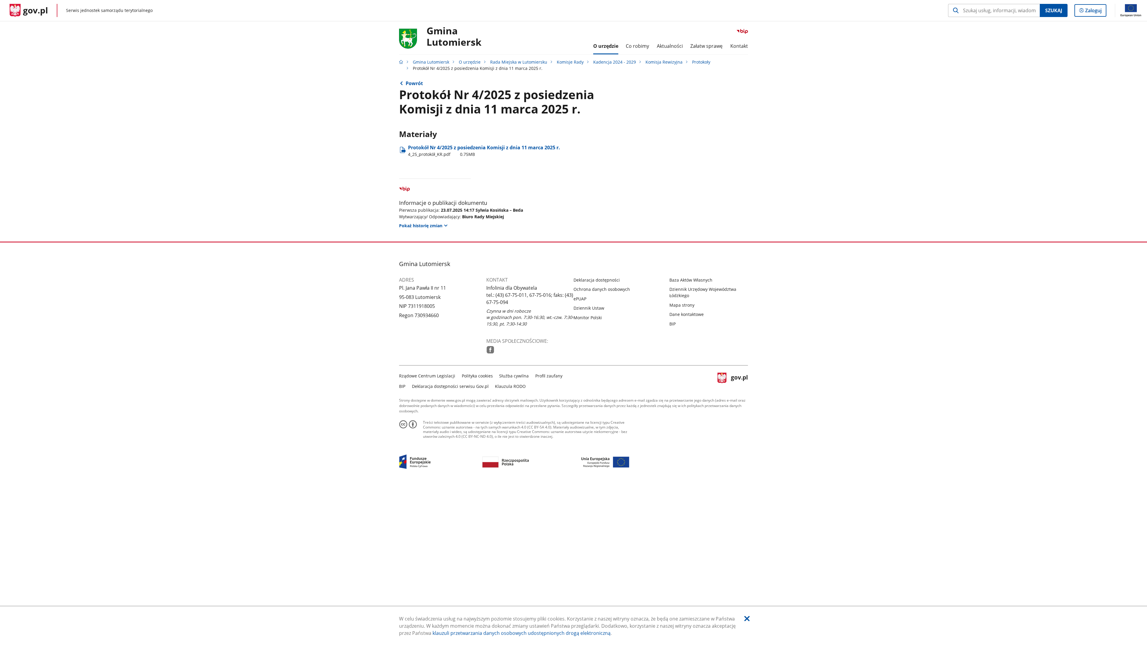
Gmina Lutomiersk (431, 62)
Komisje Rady (570, 62)
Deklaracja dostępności (597, 280)
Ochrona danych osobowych (602, 289)
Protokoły (701, 62)
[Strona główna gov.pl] (401, 62)
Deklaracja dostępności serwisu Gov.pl (450, 386)
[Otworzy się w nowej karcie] (490, 350)
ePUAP (580, 299)
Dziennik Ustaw (589, 308)
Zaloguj (1095, 12)
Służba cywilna (514, 376)
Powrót (414, 83)
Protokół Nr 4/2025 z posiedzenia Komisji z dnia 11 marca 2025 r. (484, 150)
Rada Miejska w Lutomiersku (518, 62)
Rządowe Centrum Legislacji (427, 376)
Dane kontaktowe (686, 314)
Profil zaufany (548, 376)
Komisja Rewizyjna (664, 62)
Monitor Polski (588, 317)
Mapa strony (681, 305)
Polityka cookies (477, 376)
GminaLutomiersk (454, 36)
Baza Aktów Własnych (690, 280)
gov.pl (739, 380)
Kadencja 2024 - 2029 (614, 62)
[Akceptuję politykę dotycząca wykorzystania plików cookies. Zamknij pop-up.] (747, 618)
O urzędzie (470, 62)
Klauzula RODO (510, 386)
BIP (672, 324)
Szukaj (1053, 10)
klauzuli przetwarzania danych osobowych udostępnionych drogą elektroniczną (522, 633)
